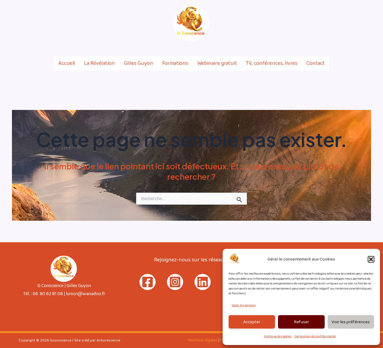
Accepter (251, 322)
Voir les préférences (351, 322)
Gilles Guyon (138, 63)
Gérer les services (244, 305)
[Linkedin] (368, 23)
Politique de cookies (277, 336)
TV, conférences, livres (271, 63)
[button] (371, 259)
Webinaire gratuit (217, 63)
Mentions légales (203, 340)
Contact (315, 63)
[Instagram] (355, 23)
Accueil (66, 63)
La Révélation (99, 63)
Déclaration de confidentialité (315, 336)
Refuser (301, 322)
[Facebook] (342, 23)
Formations (175, 63)
